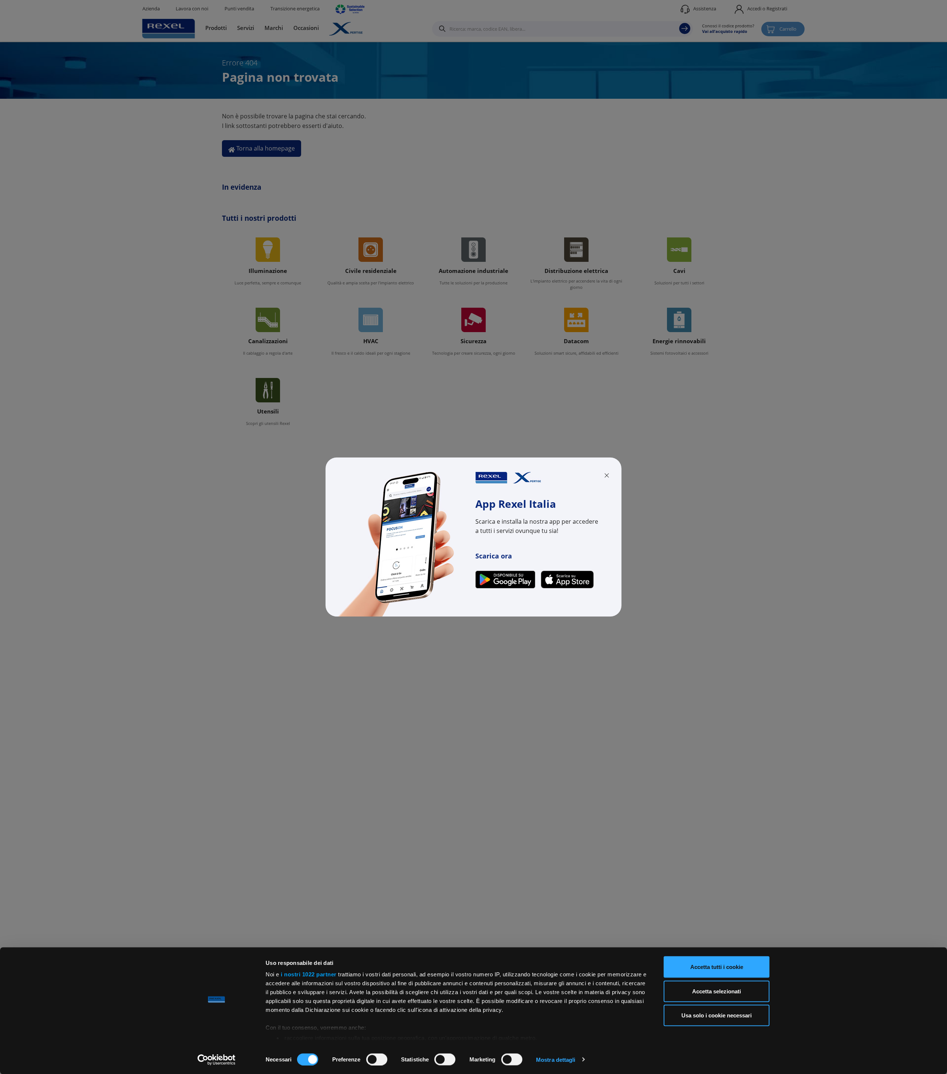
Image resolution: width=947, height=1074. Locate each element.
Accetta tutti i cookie (716, 967)
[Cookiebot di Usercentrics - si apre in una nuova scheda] (216, 1059)
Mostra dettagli (556, 1059)
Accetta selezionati (716, 991)
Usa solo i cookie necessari (716, 1015)
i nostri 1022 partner (309, 974)
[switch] (376, 1059)
